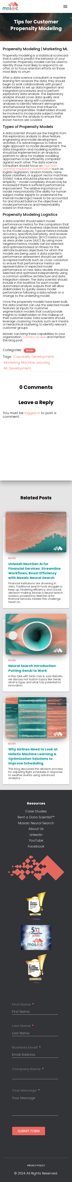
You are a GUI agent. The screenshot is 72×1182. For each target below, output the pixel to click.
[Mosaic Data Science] (12, 6)
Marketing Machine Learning (27, 362)
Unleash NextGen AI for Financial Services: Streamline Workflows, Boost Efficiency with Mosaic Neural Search (34, 571)
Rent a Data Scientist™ (36, 817)
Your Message (24, 1090)
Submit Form (29, 1131)
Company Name (26, 1069)
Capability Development (33, 356)
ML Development (17, 368)
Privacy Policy (36, 1165)
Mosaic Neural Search (36, 823)
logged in (32, 413)
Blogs (29, 350)
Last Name (21, 1026)
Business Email (25, 1047)
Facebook (36, 846)
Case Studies (36, 811)
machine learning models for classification (29, 167)
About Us (36, 828)
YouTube (36, 840)
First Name (21, 1004)
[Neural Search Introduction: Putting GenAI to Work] (36, 634)
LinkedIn (36, 834)
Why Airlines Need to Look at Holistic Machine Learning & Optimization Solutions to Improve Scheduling (33, 756)
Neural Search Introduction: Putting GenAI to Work (32, 668)
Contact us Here (34, 337)
